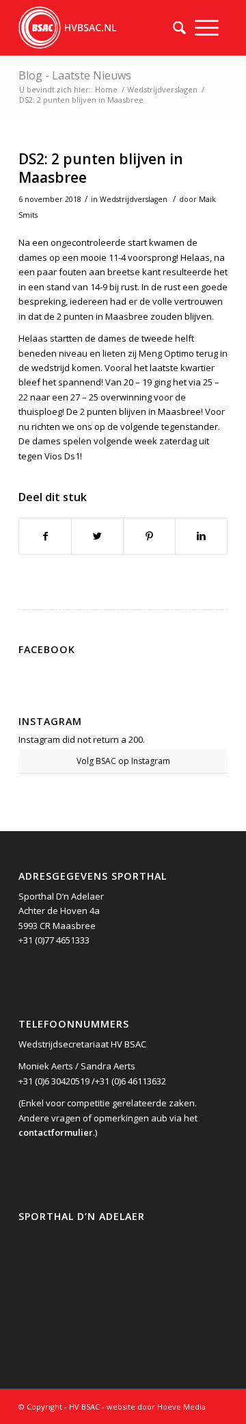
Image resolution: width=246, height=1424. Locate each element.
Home (106, 89)
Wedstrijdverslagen (162, 89)
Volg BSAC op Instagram (123, 761)
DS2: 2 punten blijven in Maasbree (100, 168)
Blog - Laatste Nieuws (74, 75)
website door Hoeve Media (156, 1406)
